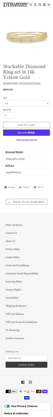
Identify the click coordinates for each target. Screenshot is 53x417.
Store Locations (14, 225)
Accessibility (12, 297)
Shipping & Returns (16, 305)
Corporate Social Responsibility (22, 273)
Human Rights (13, 289)
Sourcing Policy (14, 281)
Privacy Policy (13, 249)
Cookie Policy (13, 257)
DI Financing (13, 330)
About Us (10, 241)
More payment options (26, 139)
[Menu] (49, 4)
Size (5, 97)
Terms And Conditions (17, 265)
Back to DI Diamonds (28, 202)
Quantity (7, 109)
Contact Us (11, 233)
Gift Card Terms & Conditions (21, 322)
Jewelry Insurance (15, 338)
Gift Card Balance (15, 314)
